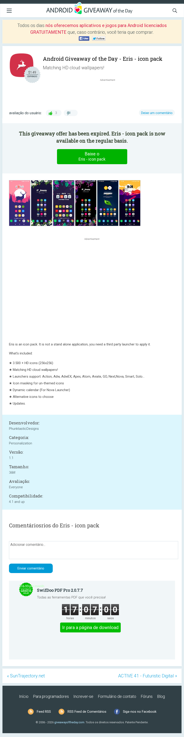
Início (23, 696)
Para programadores (51, 696)
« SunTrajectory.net (26, 676)
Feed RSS (44, 712)
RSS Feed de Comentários (87, 712)
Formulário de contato (117, 696)
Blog (161, 696)
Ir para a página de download (90, 627)
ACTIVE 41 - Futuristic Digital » (147, 676)
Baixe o (92, 156)
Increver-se (83, 696)
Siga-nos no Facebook (139, 712)
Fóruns (147, 696)
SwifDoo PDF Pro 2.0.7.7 (60, 590)
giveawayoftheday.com (69, 722)
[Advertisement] (110, 93)
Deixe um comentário (157, 113)
